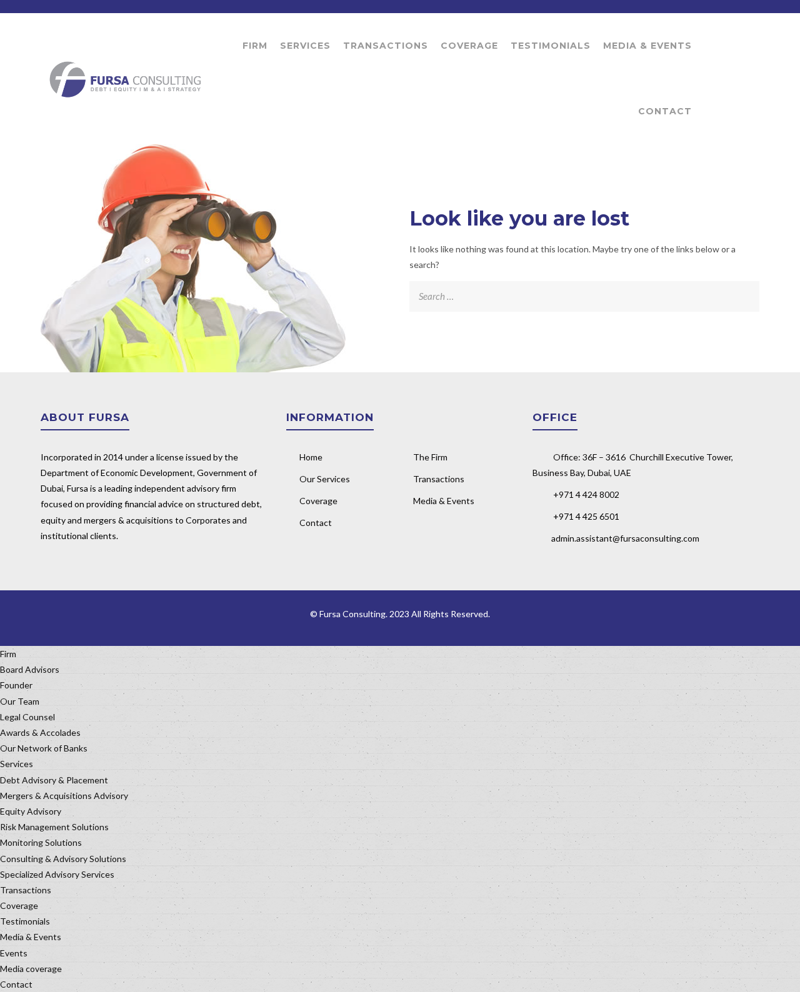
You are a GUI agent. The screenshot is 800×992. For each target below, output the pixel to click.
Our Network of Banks (44, 748)
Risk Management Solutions (54, 826)
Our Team (19, 701)
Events (14, 953)
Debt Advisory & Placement (54, 780)
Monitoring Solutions (41, 842)
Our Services (324, 479)
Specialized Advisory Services (57, 874)
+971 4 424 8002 (586, 494)
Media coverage (31, 968)
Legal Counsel (27, 717)
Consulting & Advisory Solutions (63, 858)
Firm (255, 45)
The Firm (430, 457)
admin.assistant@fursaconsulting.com (625, 538)
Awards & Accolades (40, 732)
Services (305, 45)
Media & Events (647, 45)
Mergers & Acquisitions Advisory (64, 795)
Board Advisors (29, 669)
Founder (16, 685)
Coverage (469, 45)
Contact (665, 111)
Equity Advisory (30, 811)
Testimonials (551, 45)
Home (310, 457)
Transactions (385, 45)
